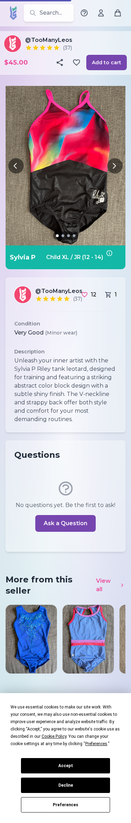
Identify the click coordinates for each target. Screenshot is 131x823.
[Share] (60, 62)
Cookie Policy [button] (54, 736)
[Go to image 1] (57, 235)
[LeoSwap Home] (13, 13)
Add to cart (106, 62)
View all (103, 585)
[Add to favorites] (77, 62)
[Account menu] (101, 13)
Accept (65, 765)
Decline (65, 785)
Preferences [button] (96, 743)
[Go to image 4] (74, 235)
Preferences (65, 804)
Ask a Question (65, 523)
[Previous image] (16, 166)
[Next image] (115, 166)
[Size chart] (113, 257)
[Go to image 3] (68, 235)
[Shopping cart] (117, 13)
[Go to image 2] (62, 235)
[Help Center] (84, 13)
